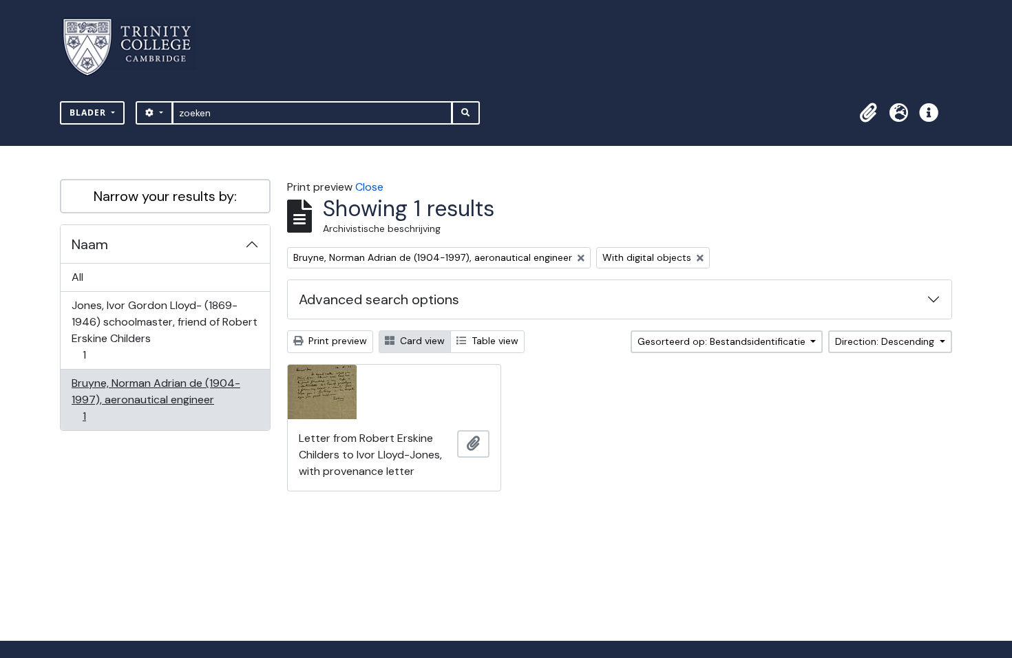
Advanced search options (379, 299)
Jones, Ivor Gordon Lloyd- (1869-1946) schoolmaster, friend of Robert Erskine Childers (164, 329)
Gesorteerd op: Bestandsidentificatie (722, 341)
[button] (868, 113)
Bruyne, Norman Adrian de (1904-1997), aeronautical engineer (155, 399)
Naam (90, 244)
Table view (493, 341)
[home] (135, 47)
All (77, 277)
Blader (89, 112)
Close (369, 187)
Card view (421, 341)
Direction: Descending (886, 341)
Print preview (336, 341)
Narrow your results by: (165, 196)
